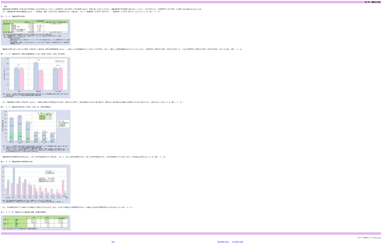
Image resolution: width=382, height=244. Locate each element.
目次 (113, 242)
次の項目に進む (238, 242)
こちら (378, 237)
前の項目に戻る (223, 242)
